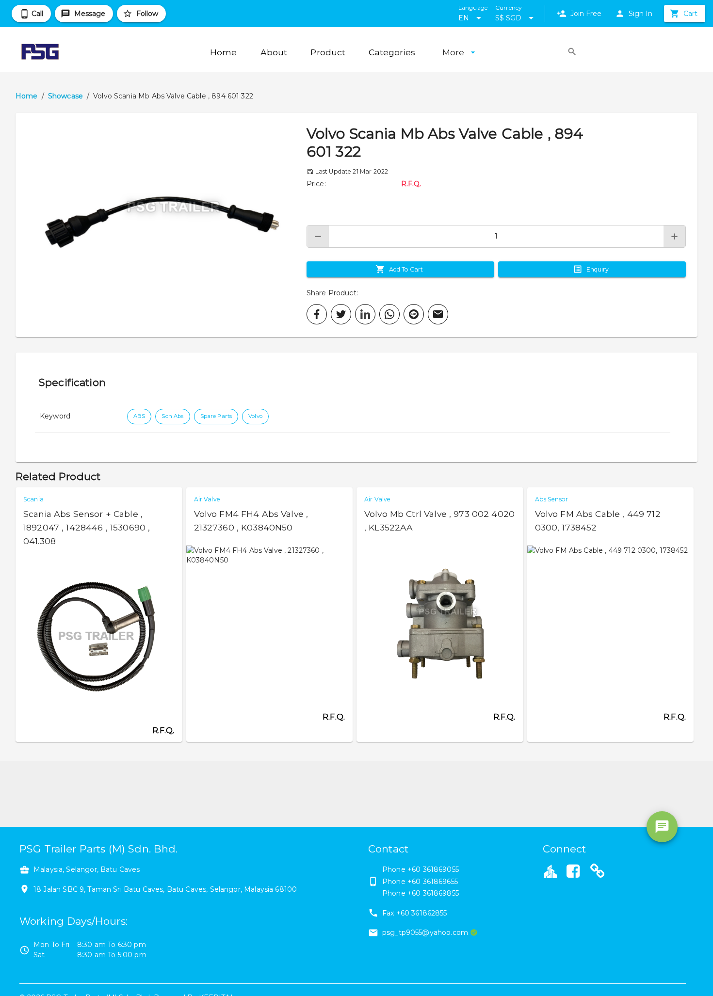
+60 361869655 (432, 881)
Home (27, 96)
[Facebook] (573, 872)
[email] (438, 314)
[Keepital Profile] (550, 871)
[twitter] (341, 314)
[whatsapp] (389, 314)
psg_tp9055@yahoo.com (425, 932)
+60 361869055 (433, 869)
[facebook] (317, 314)
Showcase (65, 96)
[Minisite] (597, 872)
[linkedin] (365, 314)
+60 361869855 (433, 893)
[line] (414, 314)
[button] (161, 225)
